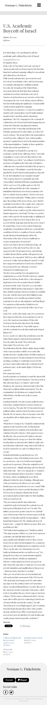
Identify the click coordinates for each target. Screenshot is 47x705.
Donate (9, 680)
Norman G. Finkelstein (18, 5)
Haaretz (16, 59)
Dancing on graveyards (33, 638)
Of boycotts (7, 649)
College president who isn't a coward (12, 639)
